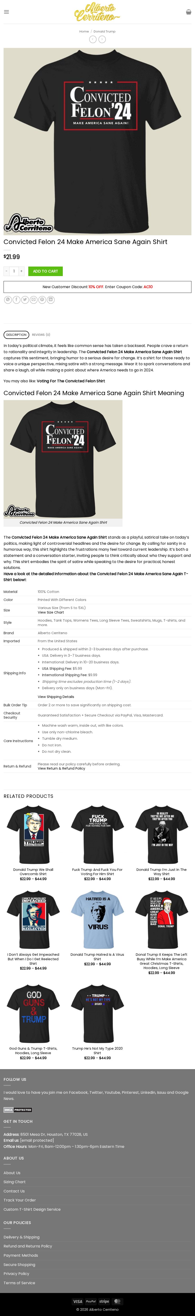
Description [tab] (16, 335)
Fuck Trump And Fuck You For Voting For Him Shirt (97, 872)
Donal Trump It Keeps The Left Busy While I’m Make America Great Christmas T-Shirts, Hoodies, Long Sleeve (161, 961)
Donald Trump (105, 31)
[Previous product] (102, 39)
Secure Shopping (19, 1264)
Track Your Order (20, 1200)
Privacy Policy (16, 1273)
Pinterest (130, 1092)
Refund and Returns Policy (28, 1246)
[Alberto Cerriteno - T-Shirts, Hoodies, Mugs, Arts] (97, 12)
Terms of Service (19, 1283)
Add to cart (45, 271)
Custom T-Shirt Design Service (32, 1209)
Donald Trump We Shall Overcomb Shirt (33, 872)
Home (84, 31)
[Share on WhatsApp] (8, 300)
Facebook (78, 1092)
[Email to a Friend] (34, 300)
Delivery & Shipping (21, 1237)
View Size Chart (51, 612)
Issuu (161, 1092)
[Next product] (93, 39)
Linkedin (148, 1092)
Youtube (112, 1092)
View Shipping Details (56, 696)
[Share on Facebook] (16, 300)
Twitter (96, 1092)
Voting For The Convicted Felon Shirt (71, 381)
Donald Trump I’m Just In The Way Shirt (161, 872)
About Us (12, 1173)
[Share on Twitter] (25, 300)
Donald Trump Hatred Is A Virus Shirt (97, 956)
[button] (6, 12)
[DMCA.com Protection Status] (18, 1109)
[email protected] (37, 1140)
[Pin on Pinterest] (42, 300)
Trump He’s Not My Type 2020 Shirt (97, 1050)
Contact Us (14, 1191)
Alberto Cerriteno (104, 1309)
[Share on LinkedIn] (51, 300)
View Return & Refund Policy (61, 768)
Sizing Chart (15, 1182)
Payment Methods (21, 1255)
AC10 (148, 287)
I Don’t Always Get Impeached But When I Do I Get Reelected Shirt (33, 959)
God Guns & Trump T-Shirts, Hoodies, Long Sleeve (33, 1050)
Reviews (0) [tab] (41, 335)
